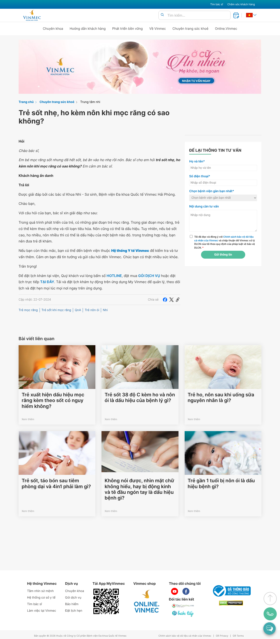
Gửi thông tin (223, 254)
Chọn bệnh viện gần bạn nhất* (211, 191)
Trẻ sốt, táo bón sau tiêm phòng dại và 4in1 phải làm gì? (56, 483)
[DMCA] (231, 603)
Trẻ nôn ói (92, 310)
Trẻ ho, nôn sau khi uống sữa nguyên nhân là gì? (221, 397)
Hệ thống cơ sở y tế (41, 597)
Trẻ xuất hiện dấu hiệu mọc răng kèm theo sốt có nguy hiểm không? (53, 400)
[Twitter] (171, 300)
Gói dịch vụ (73, 597)
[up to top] (270, 598)
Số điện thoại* (199, 176)
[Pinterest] (177, 300)
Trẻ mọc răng (28, 310)
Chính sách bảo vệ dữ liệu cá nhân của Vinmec (184, 636)
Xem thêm (28, 419)
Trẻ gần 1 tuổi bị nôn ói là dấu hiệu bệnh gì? (221, 483)
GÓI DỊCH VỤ (149, 275)
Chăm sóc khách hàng (241, 4)
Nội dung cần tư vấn (204, 206)
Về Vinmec (157, 28)
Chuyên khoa (53, 28)
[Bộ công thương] (231, 590)
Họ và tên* (197, 161)
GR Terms (238, 636)
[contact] (270, 613)
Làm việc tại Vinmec (41, 611)
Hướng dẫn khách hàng (88, 28)
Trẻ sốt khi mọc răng (56, 310)
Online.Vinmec (226, 28)
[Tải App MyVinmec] (106, 601)
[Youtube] (174, 591)
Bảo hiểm (72, 604)
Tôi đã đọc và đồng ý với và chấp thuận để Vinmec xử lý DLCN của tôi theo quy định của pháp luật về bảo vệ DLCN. (224, 242)
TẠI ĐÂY (47, 282)
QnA (78, 310)
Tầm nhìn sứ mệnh (40, 591)
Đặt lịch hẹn (73, 611)
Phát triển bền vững (127, 28)
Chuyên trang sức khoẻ (190, 28)
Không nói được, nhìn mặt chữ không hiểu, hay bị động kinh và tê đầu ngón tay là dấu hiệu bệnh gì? (139, 489)
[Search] (162, 15)
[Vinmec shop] (146, 601)
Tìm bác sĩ (216, 4)
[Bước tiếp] (183, 613)
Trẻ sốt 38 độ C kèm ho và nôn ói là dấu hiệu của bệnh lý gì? (140, 397)
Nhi (105, 310)
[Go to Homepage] (32, 15)
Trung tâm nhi (90, 102)
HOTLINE (114, 275)
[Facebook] (165, 300)
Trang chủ (26, 102)
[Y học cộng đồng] (183, 606)
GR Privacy (222, 636)
